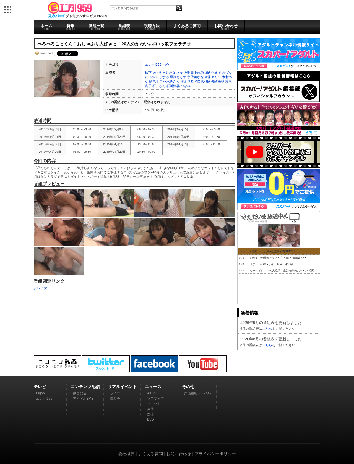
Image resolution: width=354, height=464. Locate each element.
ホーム (46, 27)
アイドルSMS (83, 398)
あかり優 (183, 72)
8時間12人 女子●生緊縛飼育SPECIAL (273, 251)
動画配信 (79, 393)
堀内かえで (213, 72)
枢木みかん (171, 81)
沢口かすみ (160, 76)
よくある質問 (150, 453)
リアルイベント (122, 386)
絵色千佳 (155, 81)
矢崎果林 (217, 81)
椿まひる (187, 81)
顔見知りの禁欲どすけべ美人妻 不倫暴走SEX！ (279, 258)
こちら (267, 328)
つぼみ (186, 85)
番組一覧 (96, 27)
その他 (188, 386)
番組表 (124, 27)
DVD (150, 419)
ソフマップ (155, 398)
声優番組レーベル (197, 393)
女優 (150, 414)
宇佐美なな (195, 76)
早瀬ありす (178, 76)
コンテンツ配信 (85, 386)
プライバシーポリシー (215, 453)
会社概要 (126, 453)
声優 (150, 408)
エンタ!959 (153, 64)
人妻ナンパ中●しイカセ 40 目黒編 (271, 264)
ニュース (153, 386)
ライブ (115, 393)
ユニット (153, 403)
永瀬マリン (213, 76)
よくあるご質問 (187, 27)
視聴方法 (152, 27)
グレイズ (40, 288)
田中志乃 (197, 72)
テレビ (40, 386)
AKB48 (152, 393)
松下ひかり (153, 72)
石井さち (159, 85)
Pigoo (40, 393)
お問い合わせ (226, 27)
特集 (70, 27)
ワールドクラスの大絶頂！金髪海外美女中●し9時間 (282, 270)
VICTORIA (202, 81)
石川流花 (173, 85)
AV (167, 64)
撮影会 (115, 398)
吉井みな (169, 72)
